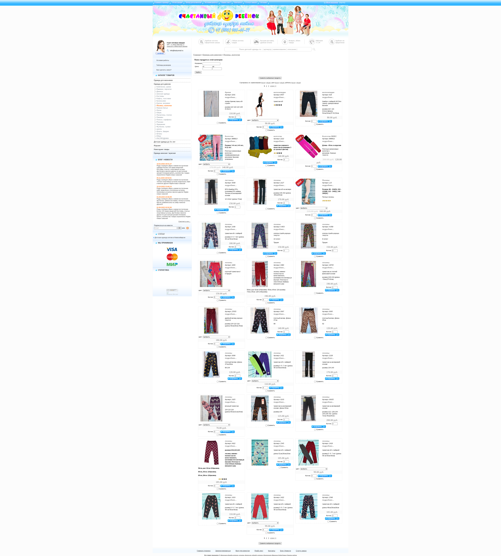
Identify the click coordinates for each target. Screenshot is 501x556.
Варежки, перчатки (164, 89)
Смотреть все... (184, 221)
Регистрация (177, 3)
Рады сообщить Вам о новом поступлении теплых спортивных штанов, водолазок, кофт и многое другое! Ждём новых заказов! (173, 181)
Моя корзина (332, 2)
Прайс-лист (226, 3)
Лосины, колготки (164, 106)
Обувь (159, 113)
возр (263, 82)
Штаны (159, 134)
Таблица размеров (163, 65)
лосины (277, 180)
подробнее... (231, 97)
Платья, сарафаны (164, 120)
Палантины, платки (164, 115)
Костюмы (160, 96)
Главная (197, 55)
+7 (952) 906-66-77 (177, 45)
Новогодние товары (161, 149)
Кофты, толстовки (164, 98)
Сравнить (222, 123)
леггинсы (229, 180)
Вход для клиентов (193, 3)
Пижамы (160, 117)
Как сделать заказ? (163, 70)
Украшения (161, 124)
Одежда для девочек (162, 84)
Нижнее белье (162, 108)
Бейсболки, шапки (164, 87)
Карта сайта (292, 555)
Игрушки (157, 146)
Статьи (161, 234)
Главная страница (162, 3)
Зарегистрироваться (223, 551)
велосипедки (280, 92)
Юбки (159, 136)
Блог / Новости (285, 551)
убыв (268, 82)
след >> (273, 86)
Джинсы (160, 91)
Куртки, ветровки (163, 103)
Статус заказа (251, 3)
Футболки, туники (163, 127)
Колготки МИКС (329, 136)
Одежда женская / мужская (165, 153)
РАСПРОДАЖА (163, 138)
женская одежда (163, 94)
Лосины (326, 180)
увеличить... (211, 118)
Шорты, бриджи (163, 131)
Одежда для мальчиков (163, 80)
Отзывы (264, 3)
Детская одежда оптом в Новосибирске (170, 237)
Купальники (161, 101)
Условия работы (211, 3)
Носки (159, 110)
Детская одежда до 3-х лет (164, 142)
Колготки (229, 136)
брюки (228, 92)
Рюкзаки (160, 122)
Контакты (238, 3)
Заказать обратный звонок (177, 46)
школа (159, 129)
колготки (278, 136)
